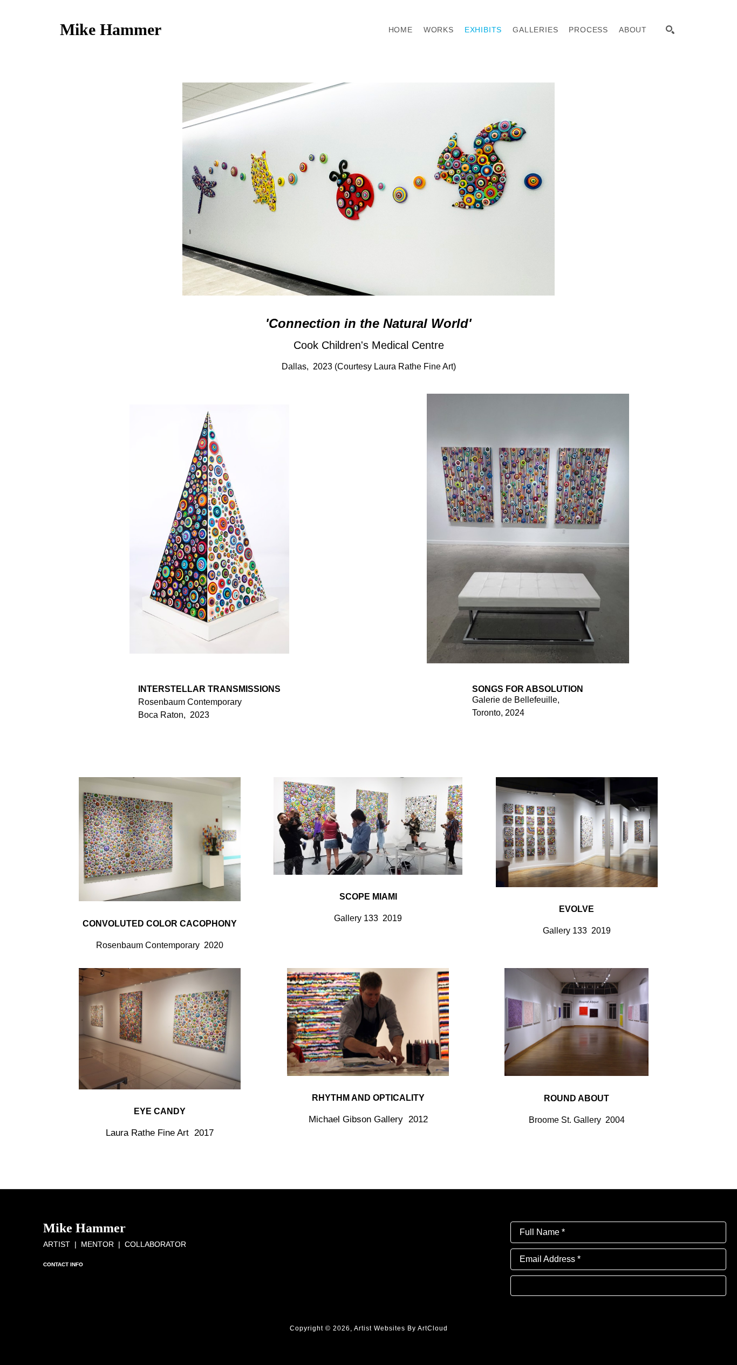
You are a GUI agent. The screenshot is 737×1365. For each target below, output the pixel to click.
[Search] (670, 29)
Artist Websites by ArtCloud (401, 1328)
